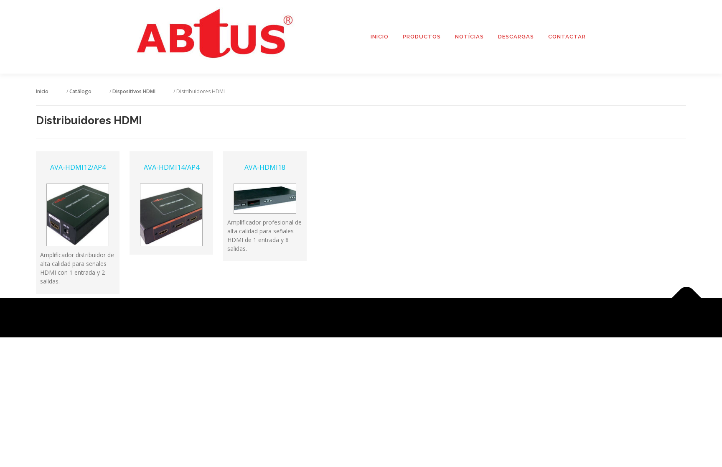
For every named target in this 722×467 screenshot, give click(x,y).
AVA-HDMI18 (264, 167)
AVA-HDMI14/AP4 (171, 167)
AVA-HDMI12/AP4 (78, 167)
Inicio (380, 36)
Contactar (567, 36)
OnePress (371, 318)
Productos (422, 36)
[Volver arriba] (687, 298)
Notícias (469, 36)
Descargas (516, 36)
